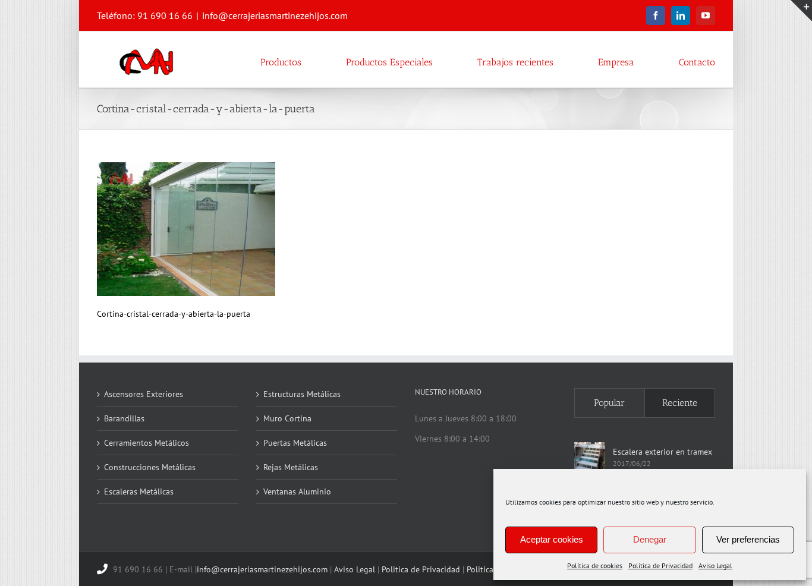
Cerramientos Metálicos (146, 442)
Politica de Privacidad (421, 569)
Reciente (679, 402)
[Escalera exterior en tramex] (589, 457)
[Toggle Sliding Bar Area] (801, 10)
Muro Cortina (287, 418)
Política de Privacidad (660, 565)
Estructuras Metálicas (302, 394)
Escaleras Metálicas (139, 491)
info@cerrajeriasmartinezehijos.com (275, 15)
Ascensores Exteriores (143, 394)
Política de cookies (594, 565)
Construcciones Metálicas (150, 467)
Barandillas (124, 418)
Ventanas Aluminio (297, 491)
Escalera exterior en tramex (662, 451)
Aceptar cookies (551, 539)
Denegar (649, 539)
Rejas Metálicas (290, 467)
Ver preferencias (748, 539)
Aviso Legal (715, 565)
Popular (609, 402)
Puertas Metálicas (295, 442)
